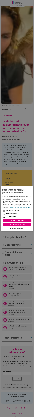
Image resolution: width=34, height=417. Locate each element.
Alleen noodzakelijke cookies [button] (17, 224)
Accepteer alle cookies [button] (17, 220)
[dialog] (17, 208)
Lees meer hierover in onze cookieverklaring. (20, 207)
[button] (17, 228)
